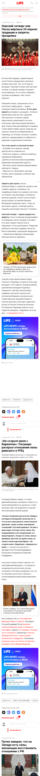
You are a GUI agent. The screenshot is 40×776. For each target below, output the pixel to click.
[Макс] (9, 412)
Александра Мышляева (10, 693)
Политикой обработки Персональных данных (15, 9)
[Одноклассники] (23, 412)
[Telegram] (13, 412)
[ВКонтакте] (18, 412)
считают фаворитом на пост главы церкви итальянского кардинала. (18, 635)
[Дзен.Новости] (4, 412)
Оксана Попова (8, 362)
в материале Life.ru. (15, 313)
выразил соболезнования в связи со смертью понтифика (17, 627)
